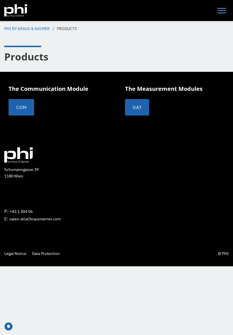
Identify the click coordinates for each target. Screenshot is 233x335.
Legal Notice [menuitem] (15, 253)
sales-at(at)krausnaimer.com (35, 218)
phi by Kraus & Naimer (27, 28)
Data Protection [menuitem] (46, 253)
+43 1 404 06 (21, 211)
